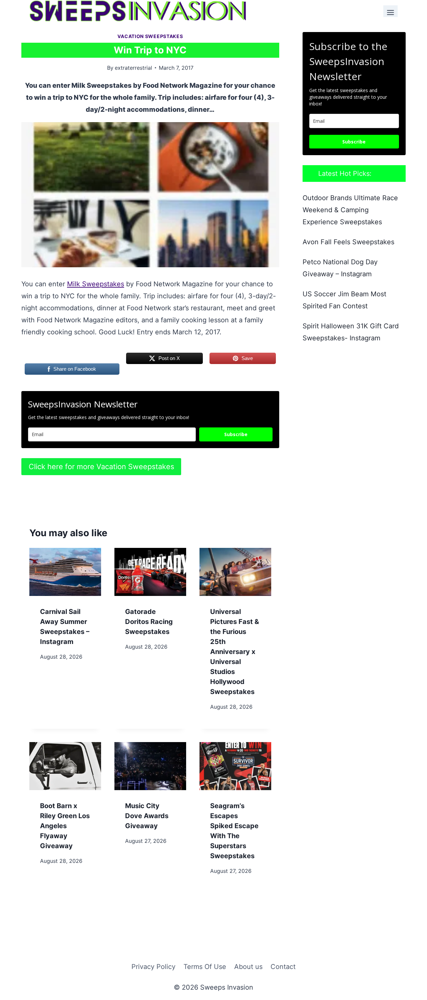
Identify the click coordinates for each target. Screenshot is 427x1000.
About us (248, 967)
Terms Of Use (204, 967)
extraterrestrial (133, 67)
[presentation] (65, 572)
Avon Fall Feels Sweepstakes (348, 242)
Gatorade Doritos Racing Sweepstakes (149, 622)
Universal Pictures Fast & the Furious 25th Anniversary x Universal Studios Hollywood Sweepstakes (234, 652)
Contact (283, 967)
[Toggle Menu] (390, 11)
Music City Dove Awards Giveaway (146, 816)
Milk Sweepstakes (95, 284)
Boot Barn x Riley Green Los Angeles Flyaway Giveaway (65, 826)
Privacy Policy (153, 967)
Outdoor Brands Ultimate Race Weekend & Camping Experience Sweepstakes (350, 210)
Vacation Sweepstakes (150, 36)
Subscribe (236, 434)
